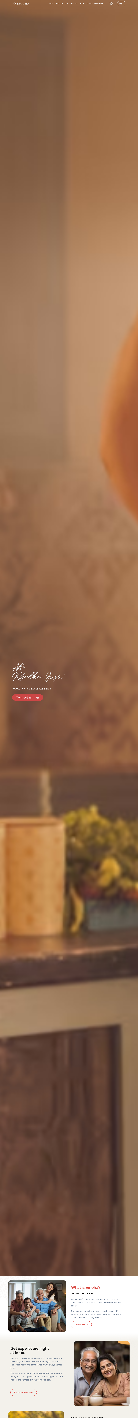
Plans (51, 3)
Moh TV (74, 3)
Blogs (82, 3)
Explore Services (23, 1392)
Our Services (61, 3)
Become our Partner (95, 3)
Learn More (81, 1324)
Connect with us (28, 697)
